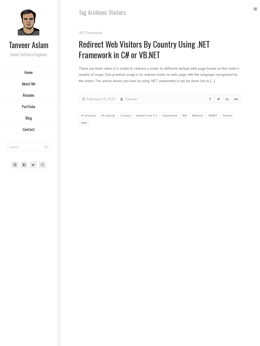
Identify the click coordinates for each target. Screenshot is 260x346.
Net (184, 115)
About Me (29, 83)
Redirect (197, 115)
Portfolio (28, 106)
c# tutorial (108, 115)
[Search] (46, 147)
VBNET (212, 115)
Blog (28, 118)
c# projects (88, 115)
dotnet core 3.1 (146, 115)
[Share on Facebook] (210, 99)
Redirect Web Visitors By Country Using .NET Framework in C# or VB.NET (144, 49)
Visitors (227, 115)
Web (84, 123)
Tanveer (131, 99)
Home (28, 72)
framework (169, 115)
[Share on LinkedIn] (227, 99)
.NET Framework (90, 33)
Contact (29, 129)
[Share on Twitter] (218, 99)
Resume (28, 95)
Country (125, 115)
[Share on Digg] (235, 99)
